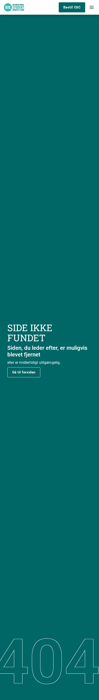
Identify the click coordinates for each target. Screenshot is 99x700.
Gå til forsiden (23, 372)
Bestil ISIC (72, 7)
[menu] (91, 7)
